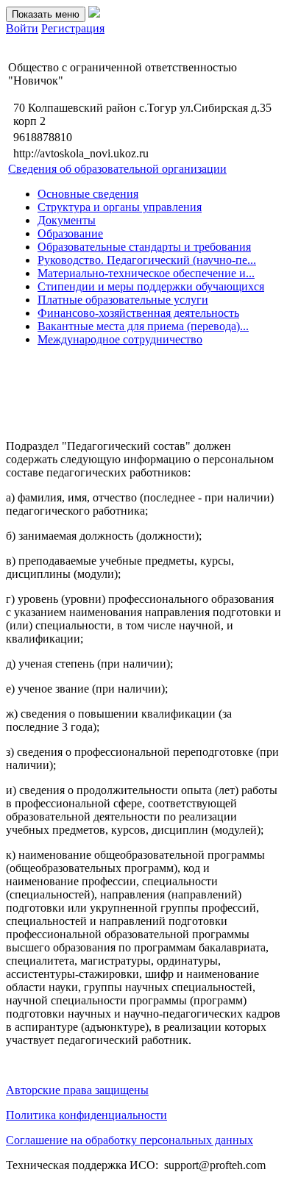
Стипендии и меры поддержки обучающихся (151, 286)
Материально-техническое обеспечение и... (146, 273)
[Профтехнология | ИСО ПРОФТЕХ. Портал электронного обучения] (94, 13)
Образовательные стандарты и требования (144, 246)
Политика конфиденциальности (86, 1115)
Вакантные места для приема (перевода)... (143, 326)
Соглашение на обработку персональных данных (129, 1140)
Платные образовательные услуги (123, 299)
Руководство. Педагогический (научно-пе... (147, 260)
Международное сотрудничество (120, 339)
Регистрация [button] (72, 28)
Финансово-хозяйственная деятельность (138, 313)
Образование (70, 233)
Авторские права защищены (77, 1090)
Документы (67, 220)
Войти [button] (22, 28)
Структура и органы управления (120, 207)
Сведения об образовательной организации (117, 168)
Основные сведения (88, 193)
